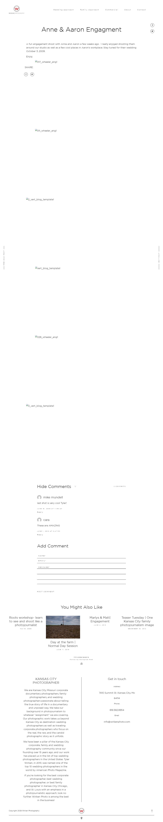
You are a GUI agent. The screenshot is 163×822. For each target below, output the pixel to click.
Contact (141, 9)
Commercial (111, 9)
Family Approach (89, 9)
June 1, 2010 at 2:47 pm (48, 531)
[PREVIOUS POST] (17, 257)
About (127, 9)
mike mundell (53, 497)
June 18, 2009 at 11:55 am (49, 508)
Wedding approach (63, 9)
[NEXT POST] (146, 257)
